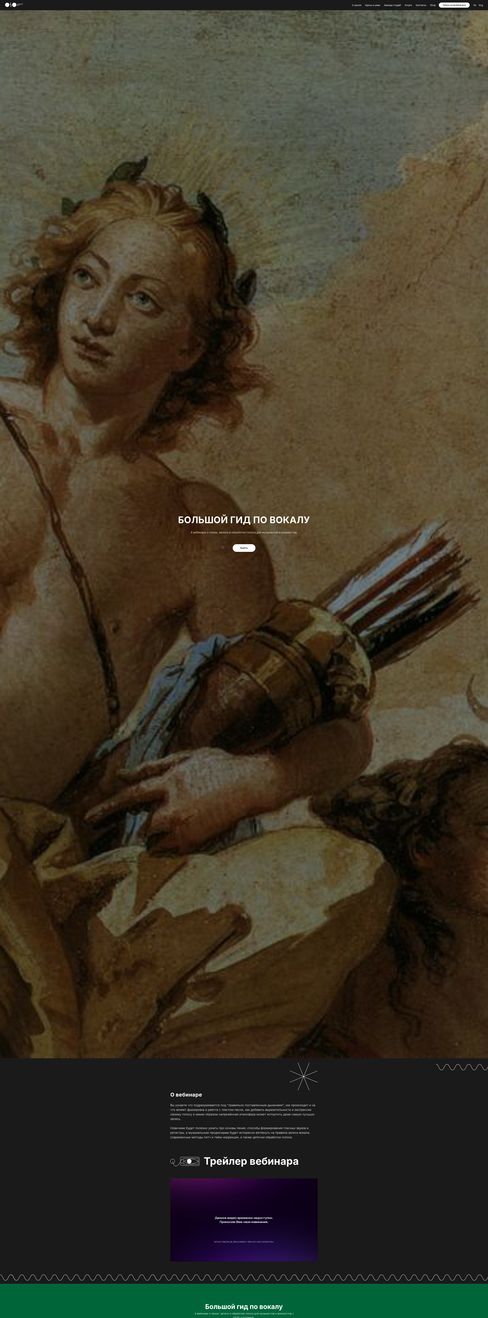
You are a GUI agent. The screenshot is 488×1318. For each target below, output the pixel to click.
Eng (481, 5)
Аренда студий (392, 5)
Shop (433, 5)
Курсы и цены (372, 5)
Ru (475, 5)
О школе (356, 5)
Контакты (421, 5)
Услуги (408, 5)
